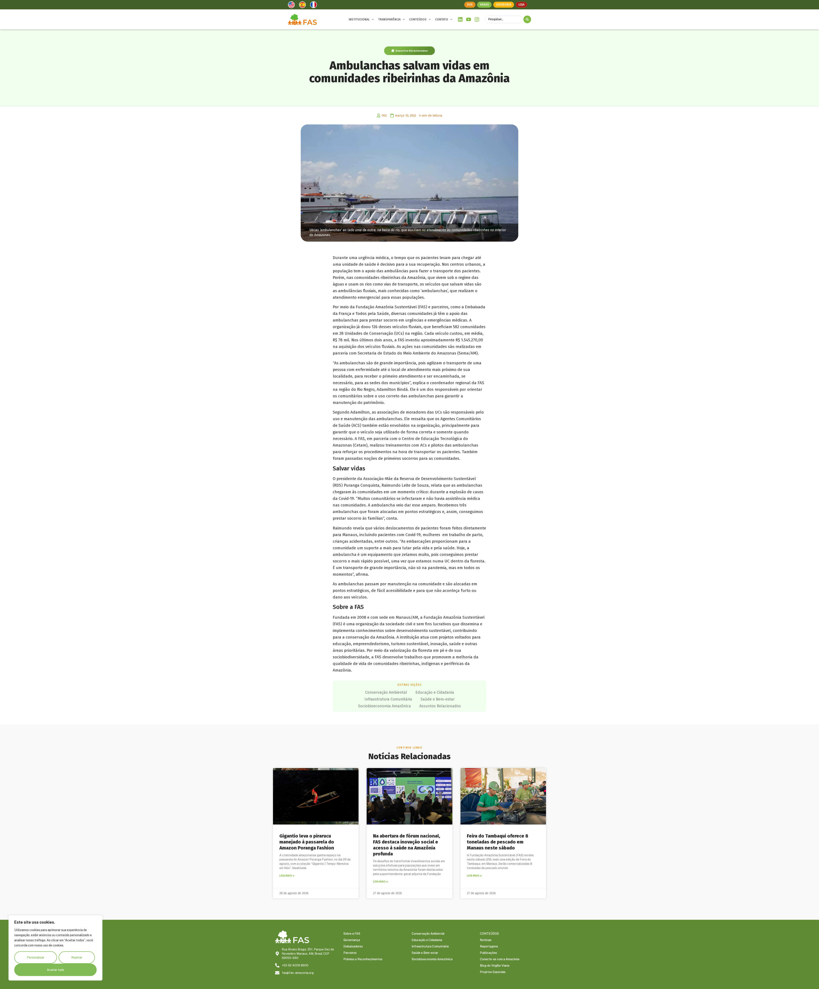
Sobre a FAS (351, 933)
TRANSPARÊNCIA (389, 19)
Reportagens (489, 946)
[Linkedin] (460, 19)
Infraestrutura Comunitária (388, 699)
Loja (521, 4)
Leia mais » (286, 875)
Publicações (488, 952)
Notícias (485, 940)
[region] (55, 947)
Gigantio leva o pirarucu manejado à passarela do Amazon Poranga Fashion (306, 842)
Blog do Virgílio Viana (494, 965)
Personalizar (35, 957)
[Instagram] (477, 19)
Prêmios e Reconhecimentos (362, 959)
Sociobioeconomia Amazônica (384, 706)
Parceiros (350, 952)
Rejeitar (76, 957)
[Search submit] (527, 19)
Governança (351, 940)
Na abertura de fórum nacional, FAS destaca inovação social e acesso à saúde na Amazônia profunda (406, 845)
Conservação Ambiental (386, 692)
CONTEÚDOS (418, 19)
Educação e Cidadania (434, 692)
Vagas (484, 4)
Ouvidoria (503, 4)
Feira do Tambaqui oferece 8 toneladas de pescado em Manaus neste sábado (497, 842)
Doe (470, 4)
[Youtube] (469, 19)
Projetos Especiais (492, 972)
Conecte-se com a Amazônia (499, 959)
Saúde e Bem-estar (438, 699)
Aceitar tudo (55, 970)
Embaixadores (353, 946)
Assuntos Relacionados (411, 50)
